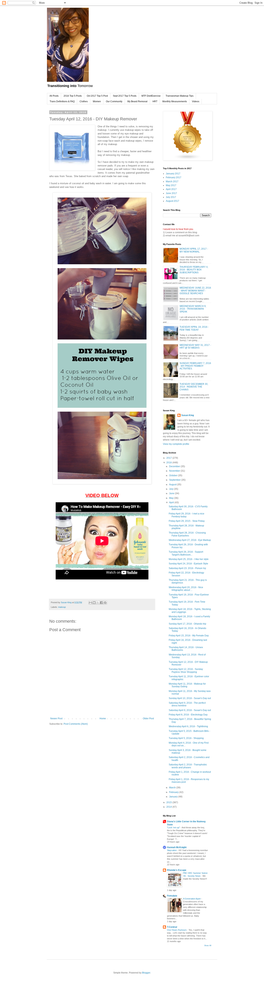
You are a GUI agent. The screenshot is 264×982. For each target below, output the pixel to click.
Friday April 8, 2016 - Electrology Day (188, 714)
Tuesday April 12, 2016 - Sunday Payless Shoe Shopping (186, 670)
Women (97, 101)
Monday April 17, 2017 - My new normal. (194, 250)
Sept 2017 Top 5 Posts (124, 96)
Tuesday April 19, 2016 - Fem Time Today (194, 328)
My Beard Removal (137, 101)
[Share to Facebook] (101, 603)
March (172, 787)
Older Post (148, 718)
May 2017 (171, 185)
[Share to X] (98, 603)
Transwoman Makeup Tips (179, 96)
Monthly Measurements (174, 101)
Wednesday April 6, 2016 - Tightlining (188, 726)
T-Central (172, 927)
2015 (169, 802)
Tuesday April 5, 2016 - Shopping (186, 738)
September (175, 480)
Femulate (172, 895)
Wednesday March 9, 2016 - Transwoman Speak (193, 309)
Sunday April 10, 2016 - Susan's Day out (190, 698)
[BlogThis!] (94, 603)
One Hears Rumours (177, 930)
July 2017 (171, 197)
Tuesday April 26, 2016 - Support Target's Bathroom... (186, 553)
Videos (195, 101)
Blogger (146, 972)
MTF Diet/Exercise (151, 96)
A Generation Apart (192, 899)
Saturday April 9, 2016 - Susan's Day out (190, 710)
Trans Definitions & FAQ (62, 101)
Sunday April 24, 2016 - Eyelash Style (188, 563)
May (171, 498)
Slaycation (172, 850)
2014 (169, 807)
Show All (207, 946)
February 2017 (173, 177)
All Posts (54, 96)
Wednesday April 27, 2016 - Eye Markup (190, 540)
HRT (154, 101)
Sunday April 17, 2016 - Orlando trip (187, 623)
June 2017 (171, 193)
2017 (169, 458)
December (175, 466)
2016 (169, 462)
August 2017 (172, 201)
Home (103, 718)
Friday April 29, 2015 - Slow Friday (187, 521)
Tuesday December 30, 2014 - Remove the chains (194, 387)
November (175, 470)
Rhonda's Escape (176, 870)
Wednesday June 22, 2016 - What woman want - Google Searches (195, 290)
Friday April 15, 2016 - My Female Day (189, 635)
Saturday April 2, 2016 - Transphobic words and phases (188, 766)
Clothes (84, 101)
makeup (62, 607)
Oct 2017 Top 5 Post (97, 96)
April (172, 502)
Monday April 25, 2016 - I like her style (189, 559)
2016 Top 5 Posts (73, 96)
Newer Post (56, 718)
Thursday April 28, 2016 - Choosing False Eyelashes (187, 534)
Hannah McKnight (177, 847)
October (173, 475)
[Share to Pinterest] (105, 603)
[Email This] (90, 603)
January (173, 796)
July (171, 489)
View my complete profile (176, 444)
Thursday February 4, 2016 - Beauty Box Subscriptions (194, 270)
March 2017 (172, 181)
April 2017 (171, 189)
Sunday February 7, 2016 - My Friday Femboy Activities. (195, 366)
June (172, 493)
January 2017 (173, 173)
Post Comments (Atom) (76, 724)
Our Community (114, 101)
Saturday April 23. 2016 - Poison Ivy (187, 568)
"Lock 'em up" (174, 827)
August (173, 484)
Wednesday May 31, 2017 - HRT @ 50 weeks (195, 346)
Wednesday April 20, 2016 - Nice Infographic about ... (186, 588)
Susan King (187, 415)
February (174, 792)
